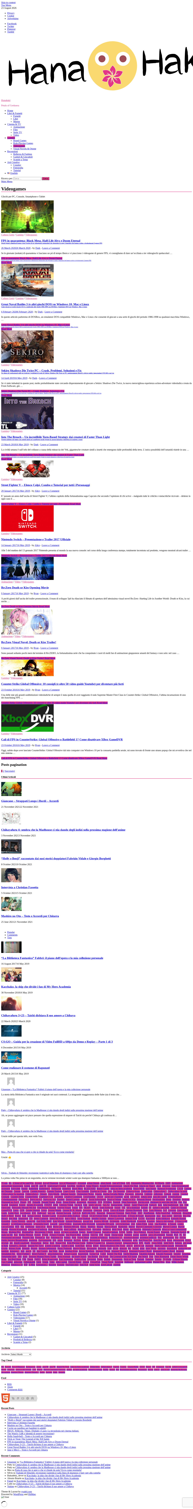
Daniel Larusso (72, 1199)
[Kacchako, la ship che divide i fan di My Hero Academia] (11, 981)
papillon (143, 1235)
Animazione (19, 127)
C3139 (180, 1188)
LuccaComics (7, 1226)
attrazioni (166, 1186)
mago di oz (40, 1226)
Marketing (123, 1226)
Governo (172, 1210)
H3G (34, 1213)
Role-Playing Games (23, 143)
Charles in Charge (98, 1191)
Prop (159, 1237)
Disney (23, 1202)
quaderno (33, 1240)
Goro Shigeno (155, 1210)
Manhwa (91, 1226)
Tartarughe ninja (9, 1256)
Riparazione (36, 1243)
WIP (26, 1264)
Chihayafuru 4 (32, 1194)
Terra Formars (64, 1256)
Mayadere (97, 1229)
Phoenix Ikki (28, 1237)
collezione (158, 1194)
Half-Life (76, 1213)
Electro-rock (143, 1202)
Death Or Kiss (129, 1199)
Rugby (147, 1243)
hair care (51, 1213)
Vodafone (118, 1262)
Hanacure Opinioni (115, 1213)
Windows (5, 1264)
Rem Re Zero (159, 1240)
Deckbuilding (158, 1199)
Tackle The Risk (114, 1254)
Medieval (106, 1229)
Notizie (37, 1235)
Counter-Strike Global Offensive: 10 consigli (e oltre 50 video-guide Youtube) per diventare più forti (62, 683)
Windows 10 (17, 1264)
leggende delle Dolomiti (84, 1224)
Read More (46, 260)
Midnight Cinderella (151, 1229)
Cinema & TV (14, 124)
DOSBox (107, 1202)
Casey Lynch (69, 1191)
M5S (17, 1226)
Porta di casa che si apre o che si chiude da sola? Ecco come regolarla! (48, 1470)
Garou (16, 1210)
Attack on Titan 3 (147, 1186)
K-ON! (141, 1218)
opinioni (86, 1235)
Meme (126, 1229)
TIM (24, 1259)
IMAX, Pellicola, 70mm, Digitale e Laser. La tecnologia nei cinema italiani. (43, 1431)
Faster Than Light (139, 1205)
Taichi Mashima (130, 1254)
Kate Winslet (58, 1221)
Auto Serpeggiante (180, 1186)
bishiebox (66, 1188)
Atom (10, 1387)
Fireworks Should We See (23, 1207)
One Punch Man (73, 1235)
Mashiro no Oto (55, 1229)
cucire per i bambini (113, 1196)
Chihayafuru (147, 1191)
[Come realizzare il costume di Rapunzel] (11, 1062)
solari (142, 1248)
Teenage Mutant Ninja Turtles (42, 1256)
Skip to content (8, 2)
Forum (75, 1207)
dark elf (84, 1199)
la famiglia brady (41, 1224)
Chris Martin (54, 1194)
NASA (122, 1232)
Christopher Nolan (85, 1194)
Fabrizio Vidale (66, 1205)
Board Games (19, 140)
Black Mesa (77, 1188)
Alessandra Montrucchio (142, 1183)
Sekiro (96, 1245)
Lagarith (54, 1224)
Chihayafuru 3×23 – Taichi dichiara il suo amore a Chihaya (38, 1015)
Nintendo (165, 1232)
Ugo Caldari (7, 1262)
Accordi (38, 1183)
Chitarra (43, 1194)
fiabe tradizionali (171, 1205)
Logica (180, 1224)
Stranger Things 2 (119, 1251)
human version (34, 1216)
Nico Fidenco (139, 1232)
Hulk (24, 1216)
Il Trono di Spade (135, 1216)
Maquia (100, 1226)
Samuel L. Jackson (18, 1245)
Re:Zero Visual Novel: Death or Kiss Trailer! (28, 642)
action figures (93, 1183)
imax (158, 1216)
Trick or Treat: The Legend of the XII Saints (28, 1439)
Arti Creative (13, 162)
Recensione (94, 1240)
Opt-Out (94, 1235)
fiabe (160, 1205)
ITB (31, 1218)
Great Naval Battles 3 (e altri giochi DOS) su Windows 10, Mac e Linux (41, 1447)
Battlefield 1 (45, 1188)
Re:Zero (77, 1240)
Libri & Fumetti (14, 113)
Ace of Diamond (51, 1183)
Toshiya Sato (80, 1259)
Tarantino (186, 1254)
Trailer (100, 1259)
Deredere (176, 1199)
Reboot (85, 1240)
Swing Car (94, 1254)
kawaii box (88, 1221)
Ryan (36, 593)
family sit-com (95, 1205)
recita (135, 1240)
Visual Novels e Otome (24, 1320)
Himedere (187, 1213)
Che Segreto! (119, 1191)
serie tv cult (139, 1245)
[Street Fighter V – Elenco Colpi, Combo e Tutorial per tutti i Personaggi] (96, 469)
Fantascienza (117, 1205)
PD (184, 1235)
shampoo (149, 1245)
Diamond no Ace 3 (10, 1202)
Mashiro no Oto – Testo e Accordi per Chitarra (30, 916)
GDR (22, 1210)
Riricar (45, 1243)
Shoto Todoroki (64, 1248)
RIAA (188, 1240)
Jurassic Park (131, 1218)
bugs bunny (151, 1188)
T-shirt (103, 1254)
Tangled (177, 1254)
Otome (107, 1235)
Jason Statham (84, 1218)
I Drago (85, 1216)
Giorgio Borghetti (133, 1210)
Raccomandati (45, 1240)
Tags (9, 937)
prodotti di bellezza (99, 1237)
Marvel (131, 1226)
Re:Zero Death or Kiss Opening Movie (25, 587)
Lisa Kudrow (160, 1224)
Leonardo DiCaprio (105, 1224)
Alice (37, 491)
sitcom (115, 1248)
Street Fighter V (39, 1254)
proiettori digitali (131, 1237)
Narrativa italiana (110, 1232)
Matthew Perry (84, 1229)
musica (57, 1232)
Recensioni (12, 151)
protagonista (168, 1237)
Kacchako (150, 1218)
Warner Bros (159, 1262)
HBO (140, 1213)
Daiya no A (23, 1199)
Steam (61, 1251)
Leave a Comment (51, 248)
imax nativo (167, 1216)
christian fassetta (68, 1194)
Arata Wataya (92, 1186)
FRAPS (87, 1207)
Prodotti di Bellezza (22, 1339)
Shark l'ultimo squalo (164, 1245)
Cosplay (17, 165)
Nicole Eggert (153, 1232)
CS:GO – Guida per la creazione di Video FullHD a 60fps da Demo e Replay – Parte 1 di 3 (57, 1041)
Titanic (30, 1259)
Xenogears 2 (42, 1264)
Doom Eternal (69, 1202)
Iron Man (13, 1218)
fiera (181, 1205)
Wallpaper (129, 1262)
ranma (60, 1240)
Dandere (61, 1199)
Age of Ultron (118, 1183)
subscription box (55, 1254)
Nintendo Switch (178, 1232)
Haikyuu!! (42, 1213)
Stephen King (71, 1251)
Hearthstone (149, 1213)
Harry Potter (131, 1213)
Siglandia (102, 1248)
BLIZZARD (90, 1188)
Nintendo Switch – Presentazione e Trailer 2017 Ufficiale (35, 539)
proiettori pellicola (148, 1237)
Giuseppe (11, 1462)
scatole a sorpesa (52, 1245)
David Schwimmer (97, 1199)
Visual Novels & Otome (24, 148)
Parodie (169, 1235)
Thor (151, 1256)
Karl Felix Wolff (44, 1221)
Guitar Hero (13, 1213)
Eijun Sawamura (129, 1202)
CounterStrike (31, 1196)
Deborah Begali (144, 1199)
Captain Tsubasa (54, 1191)
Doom (59, 1202)
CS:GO (100, 1196)
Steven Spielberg (87, 1251)
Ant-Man (71, 1186)
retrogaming (178, 1240)
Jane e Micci (70, 1218)
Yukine (10, 1486)
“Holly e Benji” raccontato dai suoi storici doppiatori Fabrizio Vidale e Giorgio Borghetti (56, 858)
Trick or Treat (129, 1259)
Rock (52, 1243)
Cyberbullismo (175, 1196)
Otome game (117, 1235)
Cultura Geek (7, 234)
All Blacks (160, 1183)
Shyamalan (91, 1248)
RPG (141, 1243)
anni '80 (34, 1186)
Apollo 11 (80, 1186)
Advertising (12, 18)
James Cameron (41, 1218)
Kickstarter (114, 1221)
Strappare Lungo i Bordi (140, 1251)
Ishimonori (23, 1218)
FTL (123, 1207)
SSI (34, 1251)
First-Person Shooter (46, 1207)
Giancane (97, 1210)
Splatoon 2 (14, 1251)
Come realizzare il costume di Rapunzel (25, 1067)
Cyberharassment (9, 1199)
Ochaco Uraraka (57, 1235)
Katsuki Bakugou (73, 1221)
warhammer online (143, 1262)
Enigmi (22, 1205)
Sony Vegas (151, 1248)
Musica (16, 1285)
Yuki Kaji (84, 1264)
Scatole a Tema (20, 159)
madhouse (30, 1226)
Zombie (116, 1264)
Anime (27, 1186)
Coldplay (148, 1194)
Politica (67, 1237)
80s (10, 1183)
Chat (110, 1191)
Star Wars (53, 1251)
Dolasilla (36, 1202)
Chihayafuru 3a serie (177, 1191)
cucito (126, 1196)
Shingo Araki (14, 1248)
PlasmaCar (40, 1237)
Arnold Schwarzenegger (111, 1186)
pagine (136, 1235)
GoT (165, 1210)
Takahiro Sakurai (147, 1254)
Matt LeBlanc (70, 1229)
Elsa (180, 1202)
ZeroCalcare (106, 1264)
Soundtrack (171, 1248)
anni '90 (43, 1186)
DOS (99, 1202)
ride (11, 1243)
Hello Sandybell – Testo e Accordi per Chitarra (29, 1436)
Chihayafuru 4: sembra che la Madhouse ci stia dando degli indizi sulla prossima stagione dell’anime (63, 829)
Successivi (10, 771)
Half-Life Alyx (89, 1213)
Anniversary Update (56, 1186)
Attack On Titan (130, 1186)
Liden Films (141, 1224)
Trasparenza (117, 1259)
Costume (5, 1196)
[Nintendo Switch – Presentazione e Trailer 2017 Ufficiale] (96, 518)
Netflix (129, 1232)
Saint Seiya (168, 1243)
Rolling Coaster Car (95, 1243)
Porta (73, 1237)
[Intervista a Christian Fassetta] (11, 881)
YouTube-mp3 (72, 1264)
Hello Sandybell (163, 1213)
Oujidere (128, 1235)
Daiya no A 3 (36, 1199)
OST (101, 1235)
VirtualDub (95, 1262)
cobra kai (139, 1194)
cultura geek (146, 1196)
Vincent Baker (75, 1262)
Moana (4, 1232)
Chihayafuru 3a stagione (12, 1194)
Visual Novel (107, 1262)
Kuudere (151, 1221)
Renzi (169, 1240)
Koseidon (141, 1221)
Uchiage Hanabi (180, 1259)
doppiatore (81, 1202)
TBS (19, 1256)
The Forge (104, 1256)
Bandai (24, 1188)
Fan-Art (106, 1205)
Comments (12, 935)
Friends (95, 1207)
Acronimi (81, 1183)
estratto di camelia (34, 1205)
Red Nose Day (145, 1240)
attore (158, 1186)
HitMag (32, 1494)
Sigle (109, 1248)
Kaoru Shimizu (18, 1221)
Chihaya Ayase (133, 1191)
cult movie (135, 1196)
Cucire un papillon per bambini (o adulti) (26, 1428)
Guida (4, 1213)
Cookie (10, 15)
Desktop (186, 1199)
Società (135, 1248)
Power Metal (83, 1237)
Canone (17, 1191)
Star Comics (42, 1251)
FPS (81, 1207)
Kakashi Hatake (178, 1218)
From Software (106, 1207)
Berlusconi (56, 1188)
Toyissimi (91, 1259)
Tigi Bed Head (14, 1259)
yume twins (94, 1264)
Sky (129, 1248)
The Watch (143, 1256)
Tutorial (17, 170)
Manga (16, 121)
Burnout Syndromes (166, 1188)
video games (61, 1262)
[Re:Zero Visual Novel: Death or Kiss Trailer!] (96, 621)
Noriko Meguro (26, 1235)
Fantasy (127, 1205)
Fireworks (6, 1207)
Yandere (52, 1264)
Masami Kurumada (18, 1229)
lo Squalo (172, 1224)
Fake (85, 1205)
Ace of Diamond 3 (68, 1183)
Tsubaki (140, 1259)
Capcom (25, 1191)
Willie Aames (177, 1262)
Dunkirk (117, 1202)
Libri (15, 118)
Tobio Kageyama (50, 1259)
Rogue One (60, 1243)
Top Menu (6, 5)
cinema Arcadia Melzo (113, 1194)
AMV (168, 1183)
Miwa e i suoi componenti (174, 1229)
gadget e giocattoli (161, 1207)
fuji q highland (133, 1207)
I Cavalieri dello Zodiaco (69, 1216)
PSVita (182, 1237)
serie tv (129, 1245)
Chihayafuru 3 (160, 1191)
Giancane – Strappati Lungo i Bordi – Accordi (30, 801)
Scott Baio (80, 1245)
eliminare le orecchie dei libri (163, 1202)
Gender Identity (32, 1210)
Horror (18, 1216)
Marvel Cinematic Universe (149, 1226)
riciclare (5, 1243)
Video (16, 135)
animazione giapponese (12, 1186)
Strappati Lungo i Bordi (164, 1251)
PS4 (177, 1237)
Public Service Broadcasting (14, 1240)
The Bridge (92, 1256)
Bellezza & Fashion (22, 154)
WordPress (18, 1494)
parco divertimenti (156, 1235)
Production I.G (116, 1237)
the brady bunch (79, 1256)
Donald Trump (48, 1202)
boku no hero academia (121, 1188)
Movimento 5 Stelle (43, 1232)
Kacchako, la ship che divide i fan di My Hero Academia (36, 986)
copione (176, 1194)
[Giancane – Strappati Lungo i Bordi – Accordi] (11, 795)
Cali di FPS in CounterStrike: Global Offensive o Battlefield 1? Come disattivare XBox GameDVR (62, 739)
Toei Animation (66, 1259)
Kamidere (6, 1221)
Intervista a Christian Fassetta (19, 887)
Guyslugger (25, 1213)
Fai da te (78, 1205)
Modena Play (14, 1232)
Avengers (5, 1188)
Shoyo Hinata (79, 1248)
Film (15, 129)
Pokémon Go (57, 1237)
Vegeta (45, 1262)
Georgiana (88, 1210)
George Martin (55, 1210)
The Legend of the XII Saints (123, 1256)
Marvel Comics (170, 1226)
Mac (22, 1226)
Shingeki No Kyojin (179, 1369)
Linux (151, 1224)
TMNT (37, 1259)
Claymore (129, 1194)
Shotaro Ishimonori (47, 1248)
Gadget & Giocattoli (23, 157)
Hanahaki (5, 100)
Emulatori (13, 1205)
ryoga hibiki (157, 1243)
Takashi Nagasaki (164, 1254)
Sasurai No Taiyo (35, 1245)
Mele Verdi (117, 1229)
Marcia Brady (110, 1226)
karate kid (31, 1221)
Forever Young (64, 1207)
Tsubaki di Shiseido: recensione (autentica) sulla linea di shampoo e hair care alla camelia (58, 1473)
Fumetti (17, 116)
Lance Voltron (65, 1224)
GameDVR (6, 1210)
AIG (128, 1183)
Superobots (83, 1254)
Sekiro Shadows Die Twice (113, 1245)
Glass (145, 1210)
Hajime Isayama (63, 1213)
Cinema (98, 1194)
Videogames (19, 146)
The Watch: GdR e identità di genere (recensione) (30, 1433)
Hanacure (101, 1213)
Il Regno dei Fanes (118, 1216)
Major (49, 1226)
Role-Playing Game (76, 1243)
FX (150, 1207)
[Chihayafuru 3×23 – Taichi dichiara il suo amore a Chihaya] (11, 1009)
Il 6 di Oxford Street (98, 1216)
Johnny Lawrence (115, 1218)
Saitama (178, 1243)
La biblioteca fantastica (22, 1224)
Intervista (177, 1216)
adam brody (106, 1183)
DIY (29, 1202)
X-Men (31, 1264)
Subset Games (70, 1254)
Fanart (10, 1481)
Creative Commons (73, 1196)
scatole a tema (67, 1245)
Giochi (106, 1210)
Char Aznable (82, 1191)
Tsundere (149, 1259)
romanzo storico (130, 1243)
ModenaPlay (28, 1232)
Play (48, 1237)
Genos (44, 1210)
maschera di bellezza (37, 1229)
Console (167, 1194)
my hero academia (69, 1232)
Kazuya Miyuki (101, 1221)
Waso (168, 1262)
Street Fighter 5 (23, 1254)
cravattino (58, 1196)
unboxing (18, 1262)
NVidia (45, 1235)
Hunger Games (49, 1216)
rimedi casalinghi (22, 1243)
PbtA (176, 1235)
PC (180, 1235)
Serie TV (17, 132)
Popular (11, 932)
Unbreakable (29, 1262)
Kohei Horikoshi (128, 1221)
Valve (38, 1262)
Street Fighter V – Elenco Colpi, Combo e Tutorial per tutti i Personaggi (45, 485)
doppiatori (92, 1202)
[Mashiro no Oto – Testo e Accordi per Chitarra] (11, 910)
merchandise (135, 1229)
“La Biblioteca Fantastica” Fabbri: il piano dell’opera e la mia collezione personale (52, 958)
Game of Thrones (178, 1207)
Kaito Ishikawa (163, 1218)
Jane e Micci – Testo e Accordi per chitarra (27, 1450)
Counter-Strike (17, 1196)
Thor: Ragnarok (161, 1256)
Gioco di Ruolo (117, 1210)
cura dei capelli (160, 1196)
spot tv (28, 1251)
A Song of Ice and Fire (23, 1183)
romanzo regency (114, 1243)
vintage (85, 1262)
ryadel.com (26, 1491)
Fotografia (18, 167)
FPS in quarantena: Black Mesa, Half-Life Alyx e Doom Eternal (37, 1441)
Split (22, 1251)
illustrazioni (150, 1216)
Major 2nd (58, 1226)
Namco (82, 1232)
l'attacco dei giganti (165, 1221)
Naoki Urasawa (93, 1232)
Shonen (34, 1248)
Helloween (176, 1213)
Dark (37, 248)
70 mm (4, 1183)
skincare (123, 1248)
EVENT (48, 1205)
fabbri (55, 1205)
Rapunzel (68, 1240)
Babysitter (16, 1188)
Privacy (10, 13)
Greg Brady (182, 1210)
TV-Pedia (167, 1259)
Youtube (61, 1264)
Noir (16, 1235)
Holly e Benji (7, 1216)
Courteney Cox (46, 1196)
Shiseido (26, 1248)
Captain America (38, 1191)
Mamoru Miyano (71, 1226)
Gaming (11, 138)
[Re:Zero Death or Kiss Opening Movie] (96, 569)
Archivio (5, 1354)
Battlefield (33, 1188)
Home (10, 110)
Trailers (107, 1259)
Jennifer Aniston (99, 1218)
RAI (54, 1240)
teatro (25, 1256)
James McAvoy (56, 1218)
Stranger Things (103, 1251)
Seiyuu (88, 1245)
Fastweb (153, 1205)
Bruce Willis (139, 1188)
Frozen (117, 1207)
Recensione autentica (111, 1240)
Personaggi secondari (11, 1237)
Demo (169, 1199)
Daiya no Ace (49, 1199)
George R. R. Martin (72, 1210)
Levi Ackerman (122, 1224)
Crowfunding (89, 1196)
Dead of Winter (114, 1199)
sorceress (161, 1248)
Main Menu (6, 181)
